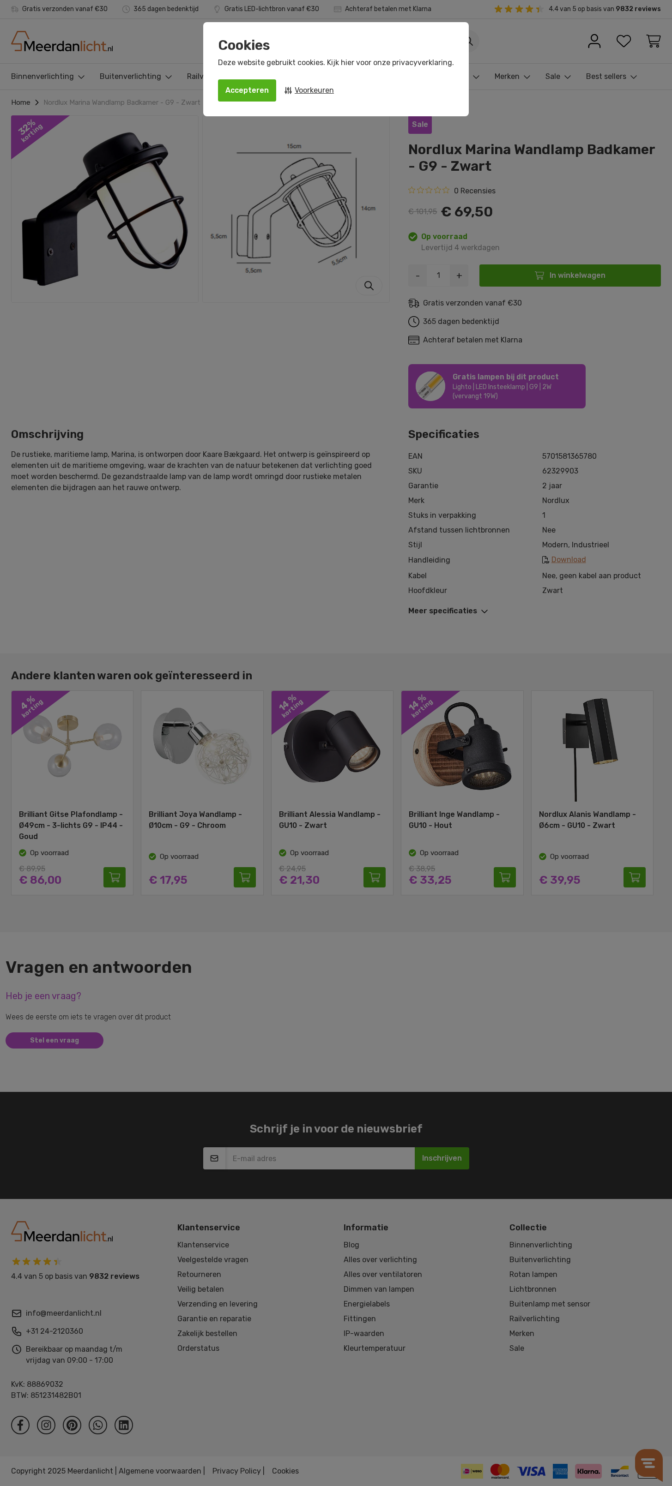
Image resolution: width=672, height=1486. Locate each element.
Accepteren (247, 90)
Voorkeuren (314, 90)
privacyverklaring (422, 62)
